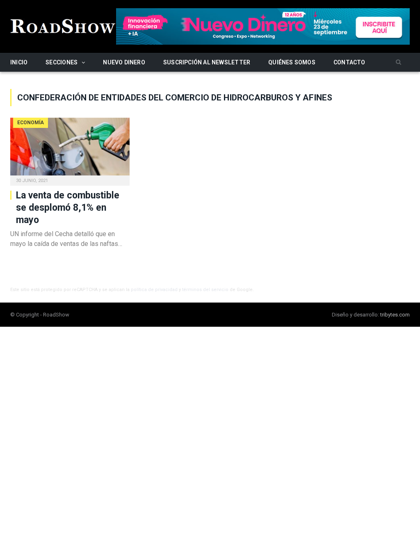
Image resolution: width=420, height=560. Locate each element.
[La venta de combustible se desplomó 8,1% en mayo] (70, 149)
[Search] (398, 62)
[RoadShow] (63, 25)
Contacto (349, 62)
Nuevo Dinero (124, 62)
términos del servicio (205, 289)
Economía (30, 122)
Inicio (18, 62)
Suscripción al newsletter (206, 62)
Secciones (62, 62)
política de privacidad (154, 289)
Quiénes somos (291, 62)
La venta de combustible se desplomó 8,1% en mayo (67, 207)
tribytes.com (395, 315)
